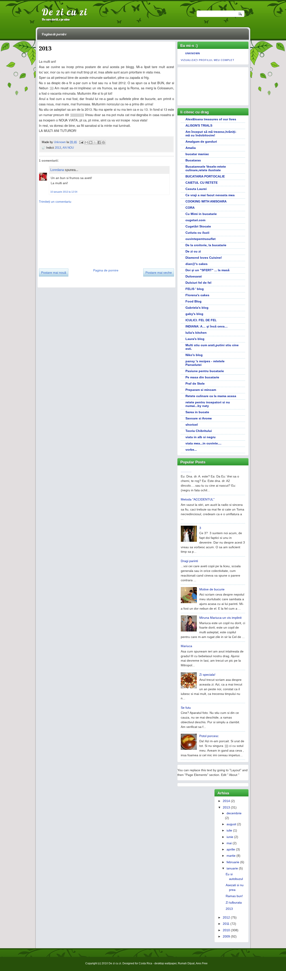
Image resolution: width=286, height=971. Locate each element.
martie (231, 855)
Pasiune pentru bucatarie (204, 371)
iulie (229, 830)
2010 (226, 930)
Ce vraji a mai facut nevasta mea (210, 195)
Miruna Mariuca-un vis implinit (220, 617)
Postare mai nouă (53, 272)
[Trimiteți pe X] (95, 142)
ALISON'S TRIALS (198, 125)
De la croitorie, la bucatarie (205, 245)
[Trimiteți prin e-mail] (86, 142)
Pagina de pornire (54, 34)
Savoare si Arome (198, 418)
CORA (190, 207)
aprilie (231, 849)
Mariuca (186, 646)
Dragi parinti (189, 561)
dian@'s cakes (196, 264)
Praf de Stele (195, 383)
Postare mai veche (158, 272)
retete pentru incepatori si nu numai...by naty (207, 404)
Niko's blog (194, 355)
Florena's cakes (197, 295)
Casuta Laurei (196, 189)
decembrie (234, 813)
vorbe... (191, 449)
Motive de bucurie (212, 589)
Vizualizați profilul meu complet (207, 60)
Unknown (60, 142)
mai (229, 843)
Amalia (190, 148)
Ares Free (202, 963)
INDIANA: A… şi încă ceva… (206, 326)
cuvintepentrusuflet (200, 239)
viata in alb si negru (200, 437)
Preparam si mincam (200, 390)
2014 (226, 801)
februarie (233, 862)
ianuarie (232, 868)
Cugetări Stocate (198, 226)
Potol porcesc (209, 736)
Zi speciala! (207, 674)
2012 (226, 917)
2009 (226, 936)
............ (186, 471)
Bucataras (193, 160)
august (231, 824)
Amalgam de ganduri (201, 141)
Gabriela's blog (196, 307)
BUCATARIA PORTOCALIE (205, 176)
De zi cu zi (65, 12)
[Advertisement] (72, 234)
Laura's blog (194, 339)
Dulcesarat (193, 276)
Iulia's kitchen (196, 332)
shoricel (191, 424)
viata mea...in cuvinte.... (203, 443)
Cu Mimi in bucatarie (201, 214)
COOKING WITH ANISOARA (206, 201)
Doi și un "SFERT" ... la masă (207, 270)
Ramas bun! (234, 896)
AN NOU (68, 147)
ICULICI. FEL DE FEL (201, 320)
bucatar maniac (197, 154)
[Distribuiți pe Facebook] (99, 142)
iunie (230, 837)
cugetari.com (195, 220)
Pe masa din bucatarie (202, 377)
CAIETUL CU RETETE (201, 182)
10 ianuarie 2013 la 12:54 (63, 191)
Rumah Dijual (186, 963)
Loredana (57, 170)
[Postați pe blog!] (90, 142)
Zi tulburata (234, 902)
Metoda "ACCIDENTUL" (197, 499)
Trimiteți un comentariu (55, 201)
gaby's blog (194, 314)
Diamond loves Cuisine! (203, 257)
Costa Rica (145, 963)
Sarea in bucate (197, 412)
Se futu (186, 707)
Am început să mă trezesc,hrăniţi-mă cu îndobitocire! (210, 133)
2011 (226, 923)
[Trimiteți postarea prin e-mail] (81, 142)
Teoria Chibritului (198, 431)
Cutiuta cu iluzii (197, 232)
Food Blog (193, 301)
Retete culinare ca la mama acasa (210, 396)
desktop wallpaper (165, 963)
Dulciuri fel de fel (198, 282)
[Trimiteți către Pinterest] (103, 142)
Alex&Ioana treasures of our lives (210, 119)
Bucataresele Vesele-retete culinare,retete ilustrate (205, 168)
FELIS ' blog (194, 289)
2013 (58, 147)
